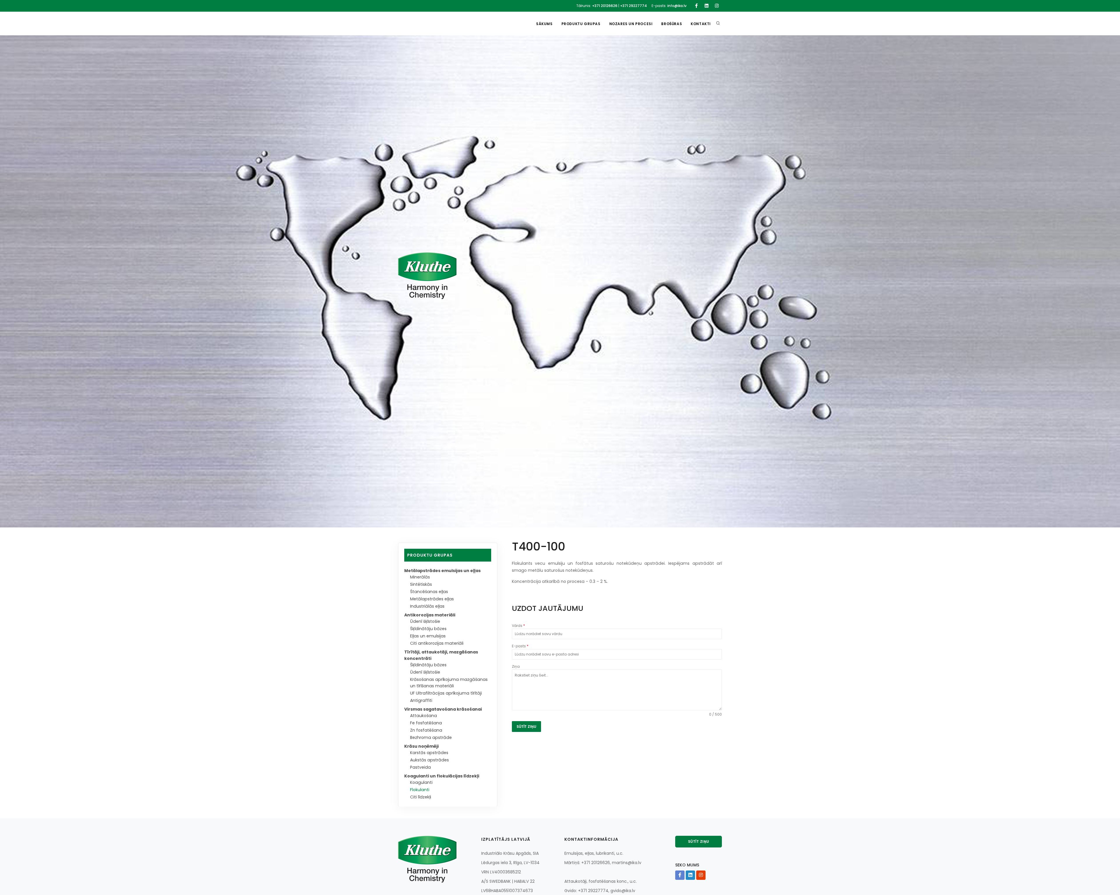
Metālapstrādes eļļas (432, 599)
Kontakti (701, 23)
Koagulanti (421, 782)
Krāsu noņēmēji (421, 746)
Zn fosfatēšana (426, 730)
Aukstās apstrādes (429, 760)
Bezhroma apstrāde (431, 737)
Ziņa (516, 666)
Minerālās (420, 577)
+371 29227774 (633, 5)
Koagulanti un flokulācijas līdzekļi (441, 776)
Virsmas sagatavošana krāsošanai (443, 709)
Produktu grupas (581, 23)
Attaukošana (423, 716)
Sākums (544, 23)
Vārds (518, 625)
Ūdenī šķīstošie (425, 621)
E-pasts (520, 646)
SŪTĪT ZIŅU (526, 726)
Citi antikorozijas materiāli (436, 643)
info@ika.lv (677, 5)
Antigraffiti (421, 700)
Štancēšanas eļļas (429, 592)
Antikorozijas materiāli (429, 615)
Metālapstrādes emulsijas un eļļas (442, 571)
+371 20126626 (604, 5)
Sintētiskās (421, 584)
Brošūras (671, 23)
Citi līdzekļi (420, 797)
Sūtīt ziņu (698, 841)
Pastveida (420, 767)
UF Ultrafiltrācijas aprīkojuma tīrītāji (446, 693)
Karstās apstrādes (429, 753)
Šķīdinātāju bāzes (428, 629)
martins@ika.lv (626, 863)
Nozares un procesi (631, 23)
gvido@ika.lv (622, 891)
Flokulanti (419, 790)
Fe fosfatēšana (426, 723)
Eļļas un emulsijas (428, 636)
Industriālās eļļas (427, 606)
